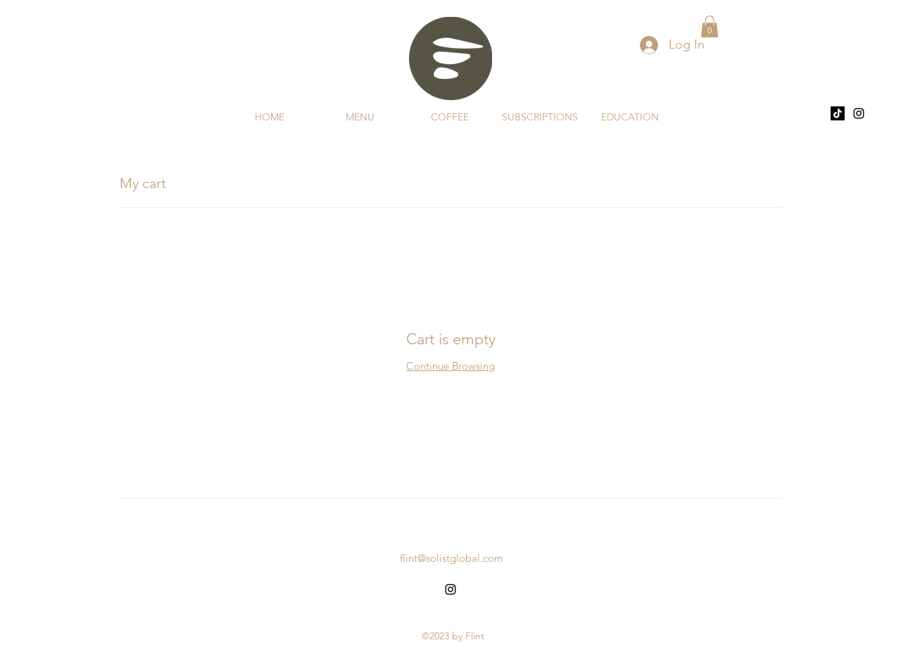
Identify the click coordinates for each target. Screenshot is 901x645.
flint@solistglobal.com (451, 558)
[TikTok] (838, 113)
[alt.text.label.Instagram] (859, 113)
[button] (709, 26)
